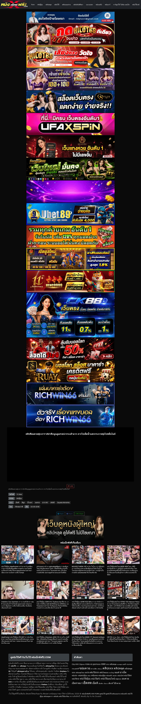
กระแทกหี (75, 669)
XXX (10, 682)
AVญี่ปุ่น (40, 5)
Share (61, 514)
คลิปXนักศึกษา (78, 5)
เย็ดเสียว (100, 683)
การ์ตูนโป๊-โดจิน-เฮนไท (121, 5)
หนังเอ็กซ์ (120, 675)
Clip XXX (75, 664)
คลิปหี (52, 502)
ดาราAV (45, 502)
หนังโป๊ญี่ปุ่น (85, 678)
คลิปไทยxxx (103, 672)
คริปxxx (100, 669)
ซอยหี (117, 672)
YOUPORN (129, 664)
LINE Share (79, 514)
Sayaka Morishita (63, 502)
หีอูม (23, 502)
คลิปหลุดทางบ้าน (23, 671)
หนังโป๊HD (75, 679)
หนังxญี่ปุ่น (102, 676)
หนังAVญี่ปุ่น (82, 675)
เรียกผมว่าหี (19, 507)
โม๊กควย (117, 683)
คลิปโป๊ (56, 5)
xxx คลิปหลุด (111, 664)
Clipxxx (82, 664)
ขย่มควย (84, 668)
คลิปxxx (108, 668)
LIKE (71, 486)
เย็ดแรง (106, 683)
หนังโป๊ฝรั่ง (95, 679)
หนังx (89, 675)
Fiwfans (44, 684)
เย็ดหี (17, 502)
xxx (103, 664)
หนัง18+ (75, 676)
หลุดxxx (118, 679)
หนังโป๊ (13, 666)
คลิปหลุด (49, 5)
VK (9, 671)
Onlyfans (63, 671)
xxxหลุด (119, 664)
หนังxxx (94, 675)
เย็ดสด (87, 683)
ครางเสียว (94, 669)
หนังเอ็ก (115, 675)
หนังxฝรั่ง (99, 5)
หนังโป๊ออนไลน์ (108, 678)
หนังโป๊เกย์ (135, 5)
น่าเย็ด (123, 672)
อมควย (125, 678)
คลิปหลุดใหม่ (50, 666)
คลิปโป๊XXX (94, 672)
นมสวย (37, 502)
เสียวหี (110, 683)
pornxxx (97, 664)
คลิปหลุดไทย (80, 672)
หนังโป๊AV (128, 675)
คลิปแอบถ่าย (66, 5)
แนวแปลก (89, 5)
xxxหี (124, 664)
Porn (33, 5)
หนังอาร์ (107, 5)
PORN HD (88, 664)
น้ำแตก (29, 502)
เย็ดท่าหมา (77, 683)
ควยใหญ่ (111, 672)
